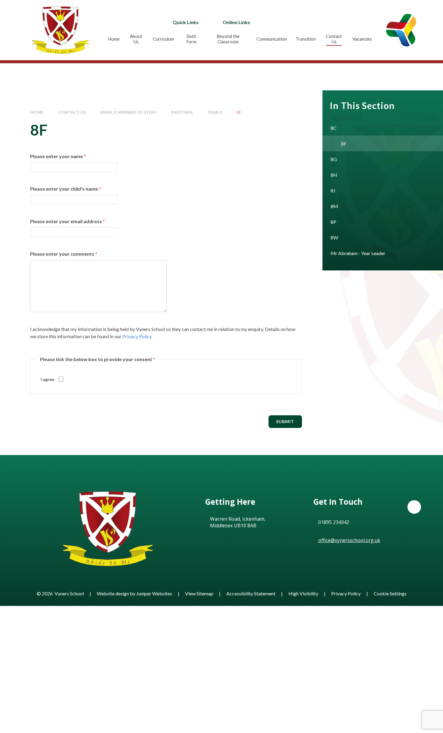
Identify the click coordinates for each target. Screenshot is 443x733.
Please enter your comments (63, 254)
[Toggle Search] (312, 22)
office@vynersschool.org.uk (349, 540)
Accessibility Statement (250, 593)
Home (36, 112)
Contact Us (72, 112)
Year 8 (215, 112)
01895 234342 (333, 522)
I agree (47, 379)
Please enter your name (58, 156)
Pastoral (182, 112)
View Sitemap (199, 593)
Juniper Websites (154, 593)
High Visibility (303, 593)
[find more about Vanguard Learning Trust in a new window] (401, 30)
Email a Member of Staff (128, 112)
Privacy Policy (137, 336)
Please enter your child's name (65, 189)
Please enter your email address (67, 221)
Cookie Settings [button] (390, 593)
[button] (414, 507)
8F (238, 112)
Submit (285, 421)
